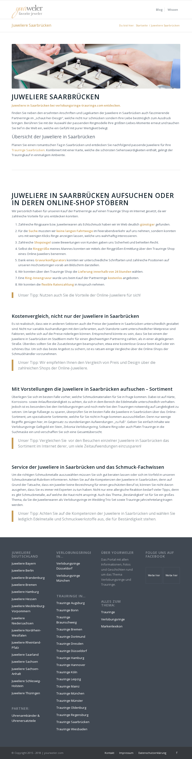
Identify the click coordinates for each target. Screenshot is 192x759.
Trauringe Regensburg (72, 715)
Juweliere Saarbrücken (31, 25)
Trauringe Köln (66, 672)
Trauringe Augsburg (70, 603)
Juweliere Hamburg (25, 592)
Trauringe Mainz (68, 686)
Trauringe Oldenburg (71, 707)
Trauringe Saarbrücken (28, 150)
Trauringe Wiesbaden (71, 729)
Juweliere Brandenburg (28, 578)
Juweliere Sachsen (25, 661)
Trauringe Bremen (69, 629)
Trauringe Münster (69, 700)
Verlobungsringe (113, 619)
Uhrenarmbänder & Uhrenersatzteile (26, 718)
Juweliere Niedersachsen (22, 620)
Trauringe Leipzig (68, 679)
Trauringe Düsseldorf (71, 651)
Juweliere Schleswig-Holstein (26, 683)
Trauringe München (70, 693)
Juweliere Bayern (24, 563)
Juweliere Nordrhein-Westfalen (26, 632)
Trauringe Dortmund (70, 636)
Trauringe (108, 612)
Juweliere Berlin (23, 570)
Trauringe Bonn (67, 610)
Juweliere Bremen (24, 585)
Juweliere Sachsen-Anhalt (25, 671)
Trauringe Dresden (69, 643)
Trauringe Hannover (70, 665)
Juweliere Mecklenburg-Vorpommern (28, 608)
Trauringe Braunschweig (66, 619)
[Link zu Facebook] (176, 752)
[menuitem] (159, 9)
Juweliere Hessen (24, 599)
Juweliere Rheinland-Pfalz (26, 644)
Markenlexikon (111, 626)
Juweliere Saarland (25, 654)
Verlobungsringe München (68, 578)
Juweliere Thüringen (26, 693)
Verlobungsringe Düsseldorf (68, 565)
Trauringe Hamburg (70, 658)
